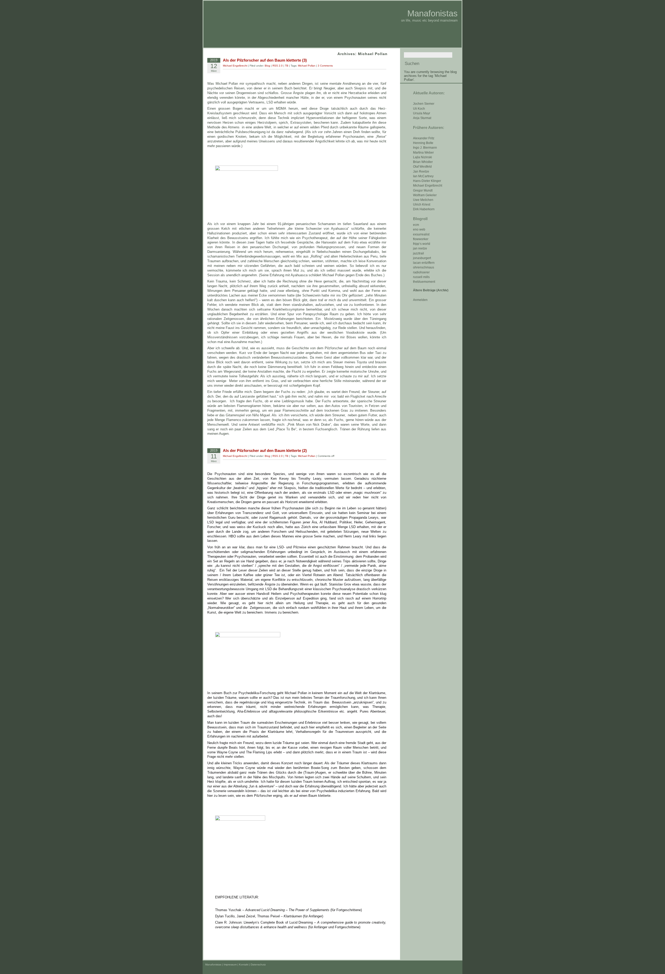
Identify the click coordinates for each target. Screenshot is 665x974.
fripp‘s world (421, 244)
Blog (267, 65)
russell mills (421, 277)
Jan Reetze (421, 171)
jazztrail (418, 253)
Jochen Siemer (423, 104)
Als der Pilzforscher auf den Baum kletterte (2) (265, 450)
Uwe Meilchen (423, 200)
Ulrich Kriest (421, 204)
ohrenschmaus (423, 267)
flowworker (420, 239)
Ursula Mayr (421, 113)
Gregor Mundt (423, 190)
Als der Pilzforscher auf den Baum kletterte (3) (265, 60)
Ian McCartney (423, 176)
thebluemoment (424, 282)
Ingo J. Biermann (425, 147)
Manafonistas (432, 13)
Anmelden (420, 300)
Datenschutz (258, 964)
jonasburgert (422, 258)
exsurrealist (421, 234)
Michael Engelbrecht (427, 185)
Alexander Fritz (423, 138)
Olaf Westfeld (422, 166)
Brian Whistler (423, 162)
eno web (419, 229)
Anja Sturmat (422, 118)
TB (286, 65)
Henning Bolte (423, 143)
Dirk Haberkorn (424, 209)
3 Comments (325, 65)
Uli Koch (419, 108)
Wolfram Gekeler (425, 195)
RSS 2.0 (277, 65)
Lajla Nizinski (422, 157)
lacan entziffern (424, 263)
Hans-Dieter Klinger (427, 181)
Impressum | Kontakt (236, 964)
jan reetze (420, 248)
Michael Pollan (306, 65)
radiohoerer (421, 272)
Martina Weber (423, 152)
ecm (416, 225)
